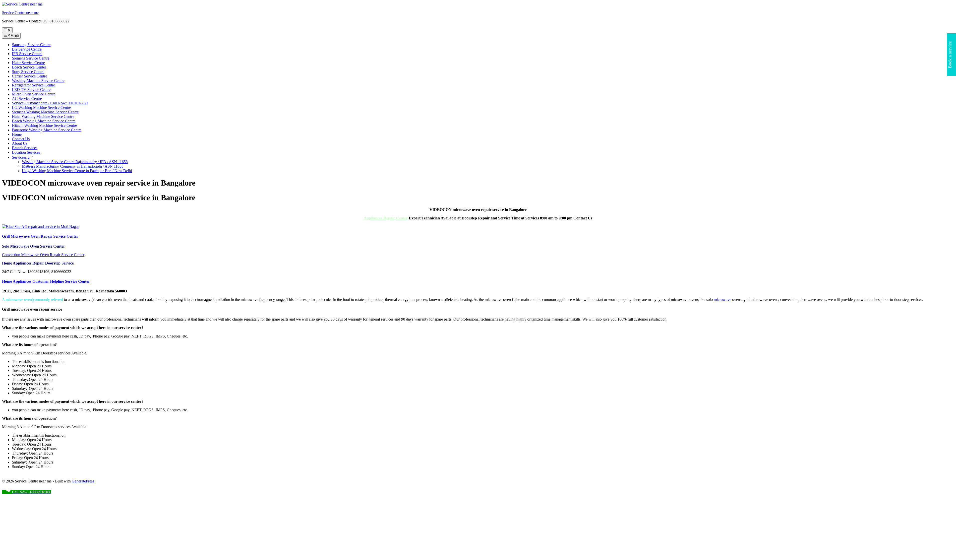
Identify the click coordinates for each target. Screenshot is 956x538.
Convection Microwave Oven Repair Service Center (43, 255)
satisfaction (657, 319)
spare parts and (283, 319)
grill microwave (755, 299)
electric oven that (115, 299)
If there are (10, 319)
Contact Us (21, 139)
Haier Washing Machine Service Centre (43, 116)
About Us (19, 143)
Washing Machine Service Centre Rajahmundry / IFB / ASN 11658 (75, 162)
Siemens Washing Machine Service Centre (45, 112)
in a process (419, 299)
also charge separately (242, 319)
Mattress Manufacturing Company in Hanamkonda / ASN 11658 (72, 166)
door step (901, 299)
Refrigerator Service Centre (33, 85)
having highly (515, 319)
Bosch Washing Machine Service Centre (43, 121)
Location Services (26, 152)
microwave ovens (685, 299)
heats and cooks (141, 299)
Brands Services (24, 148)
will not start (593, 299)
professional (470, 319)
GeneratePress (83, 481)
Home (17, 134)
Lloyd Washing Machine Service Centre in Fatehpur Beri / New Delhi (77, 171)
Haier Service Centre (28, 63)
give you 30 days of (331, 319)
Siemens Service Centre (30, 58)
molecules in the (329, 299)
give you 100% (615, 319)
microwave (83, 299)
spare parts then (84, 319)
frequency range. (272, 299)
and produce (374, 299)
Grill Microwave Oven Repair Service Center (40, 236)
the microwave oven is (496, 299)
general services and (384, 319)
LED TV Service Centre (31, 89)
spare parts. (443, 319)
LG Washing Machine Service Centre (41, 107)
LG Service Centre (27, 49)
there (637, 299)
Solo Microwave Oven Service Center (33, 246)
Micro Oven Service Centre (33, 94)
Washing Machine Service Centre (38, 80)
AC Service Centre (27, 98)
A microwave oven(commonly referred (32, 299)
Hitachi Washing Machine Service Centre (44, 125)
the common (546, 299)
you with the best (867, 299)
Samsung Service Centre (31, 45)
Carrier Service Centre (29, 76)
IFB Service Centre (27, 54)
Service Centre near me (20, 12)
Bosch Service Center (29, 67)
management (561, 319)
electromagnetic (203, 299)
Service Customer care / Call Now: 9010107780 (50, 103)
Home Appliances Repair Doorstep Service (38, 263)
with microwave (49, 319)
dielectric (452, 299)
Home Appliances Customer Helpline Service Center (46, 281)
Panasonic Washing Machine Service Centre (46, 130)
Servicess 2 (21, 157)
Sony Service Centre (28, 71)
